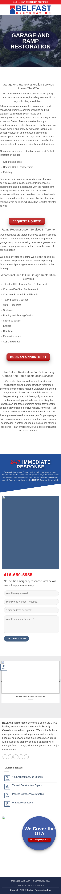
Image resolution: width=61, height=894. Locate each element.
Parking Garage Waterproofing (28, 794)
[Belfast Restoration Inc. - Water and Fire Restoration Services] (30, 9)
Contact (21, 885)
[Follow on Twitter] (15, 756)
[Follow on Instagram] (10, 756)
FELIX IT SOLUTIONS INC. (37, 881)
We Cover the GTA (39, 831)
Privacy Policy (36, 885)
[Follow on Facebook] (5, 756)
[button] (4, 9)
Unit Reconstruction (22, 802)
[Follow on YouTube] (26, 756)
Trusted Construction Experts (27, 785)
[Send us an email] (21, 756)
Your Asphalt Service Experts (30, 697)
